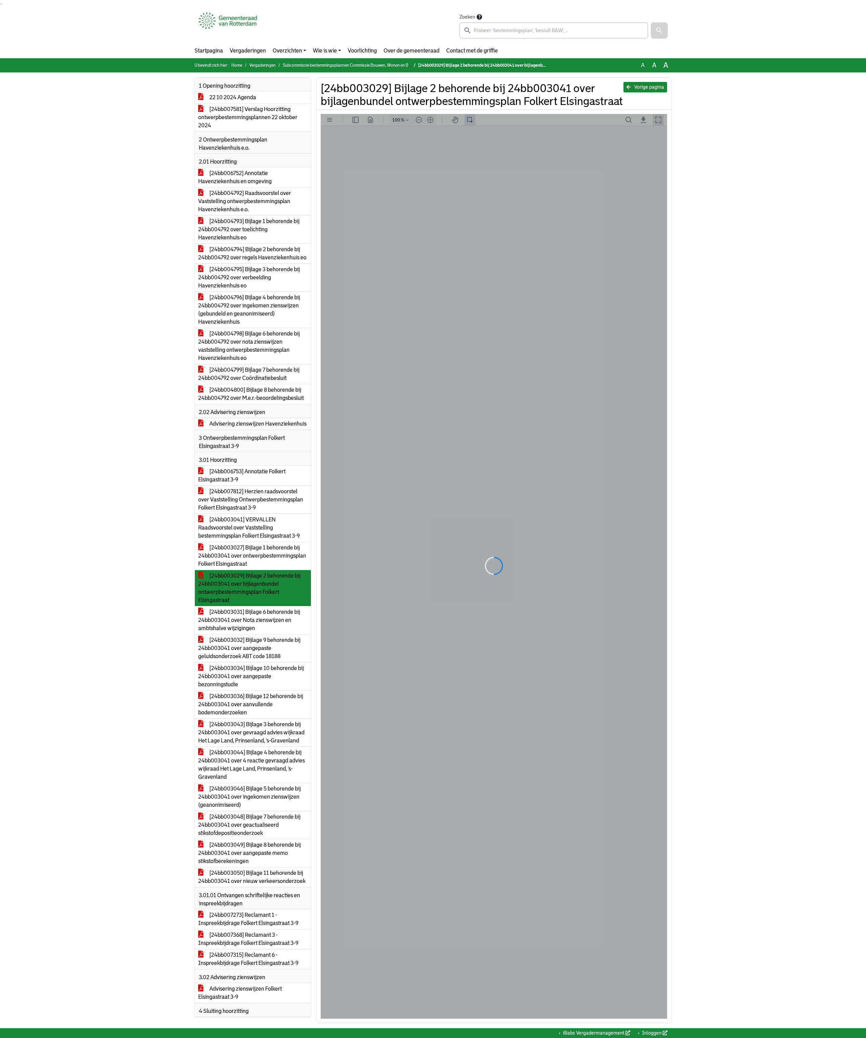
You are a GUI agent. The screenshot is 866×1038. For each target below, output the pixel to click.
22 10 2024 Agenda (232, 97)
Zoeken (467, 17)
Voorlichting (362, 50)
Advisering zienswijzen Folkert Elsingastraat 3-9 (240, 993)
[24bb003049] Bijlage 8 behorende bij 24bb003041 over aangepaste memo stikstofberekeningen (249, 853)
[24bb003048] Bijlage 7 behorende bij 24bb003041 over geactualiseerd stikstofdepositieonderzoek (249, 825)
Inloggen (652, 1033)
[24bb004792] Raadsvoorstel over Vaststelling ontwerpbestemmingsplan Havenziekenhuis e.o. (244, 201)
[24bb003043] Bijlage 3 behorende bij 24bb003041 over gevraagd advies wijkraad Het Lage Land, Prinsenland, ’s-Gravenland (251, 732)
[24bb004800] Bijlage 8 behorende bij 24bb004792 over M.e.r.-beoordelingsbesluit (251, 394)
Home (236, 65)
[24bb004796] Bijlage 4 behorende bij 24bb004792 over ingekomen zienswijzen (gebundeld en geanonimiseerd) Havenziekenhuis (249, 310)
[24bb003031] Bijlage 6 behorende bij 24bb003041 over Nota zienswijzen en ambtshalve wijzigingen (249, 620)
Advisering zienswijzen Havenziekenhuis (257, 424)
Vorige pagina (648, 87)
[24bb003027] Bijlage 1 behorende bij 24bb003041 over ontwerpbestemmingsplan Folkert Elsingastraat (252, 556)
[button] (659, 30)
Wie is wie (325, 50)
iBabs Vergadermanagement (593, 1033)
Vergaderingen (248, 50)
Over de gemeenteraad (411, 50)
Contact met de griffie (472, 50)
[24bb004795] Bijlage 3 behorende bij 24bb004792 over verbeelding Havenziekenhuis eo (249, 277)
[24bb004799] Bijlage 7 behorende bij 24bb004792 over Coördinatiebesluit (248, 374)
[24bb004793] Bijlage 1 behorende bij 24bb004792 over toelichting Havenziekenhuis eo (248, 229)
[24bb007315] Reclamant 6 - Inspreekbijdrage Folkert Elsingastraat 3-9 (248, 959)
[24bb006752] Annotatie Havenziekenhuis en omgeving (235, 177)
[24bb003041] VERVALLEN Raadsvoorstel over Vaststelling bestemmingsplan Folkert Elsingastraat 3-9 (249, 528)
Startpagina (209, 50)
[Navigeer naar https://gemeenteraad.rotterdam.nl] (228, 25)
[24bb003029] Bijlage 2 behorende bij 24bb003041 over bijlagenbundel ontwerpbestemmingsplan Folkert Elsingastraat (249, 588)
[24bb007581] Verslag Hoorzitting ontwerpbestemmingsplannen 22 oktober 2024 (247, 117)
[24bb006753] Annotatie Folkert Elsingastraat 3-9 (242, 475)
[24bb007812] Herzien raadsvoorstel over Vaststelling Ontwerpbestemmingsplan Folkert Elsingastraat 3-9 (250, 500)
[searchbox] (553, 30)
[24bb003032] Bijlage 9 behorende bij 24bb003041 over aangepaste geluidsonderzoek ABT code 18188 (249, 648)
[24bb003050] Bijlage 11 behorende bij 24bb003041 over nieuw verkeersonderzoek (251, 877)
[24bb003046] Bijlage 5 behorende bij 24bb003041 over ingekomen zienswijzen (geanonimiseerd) (249, 797)
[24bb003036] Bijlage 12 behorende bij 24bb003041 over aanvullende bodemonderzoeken (250, 704)
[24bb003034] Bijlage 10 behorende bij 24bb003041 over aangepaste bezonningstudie (251, 676)
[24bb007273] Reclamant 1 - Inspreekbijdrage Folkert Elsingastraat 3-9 (248, 919)
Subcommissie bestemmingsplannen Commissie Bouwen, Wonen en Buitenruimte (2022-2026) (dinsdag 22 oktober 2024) (392, 65)
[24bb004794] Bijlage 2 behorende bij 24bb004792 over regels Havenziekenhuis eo (252, 253)
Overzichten (287, 50)
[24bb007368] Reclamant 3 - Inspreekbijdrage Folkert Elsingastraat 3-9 (248, 939)
